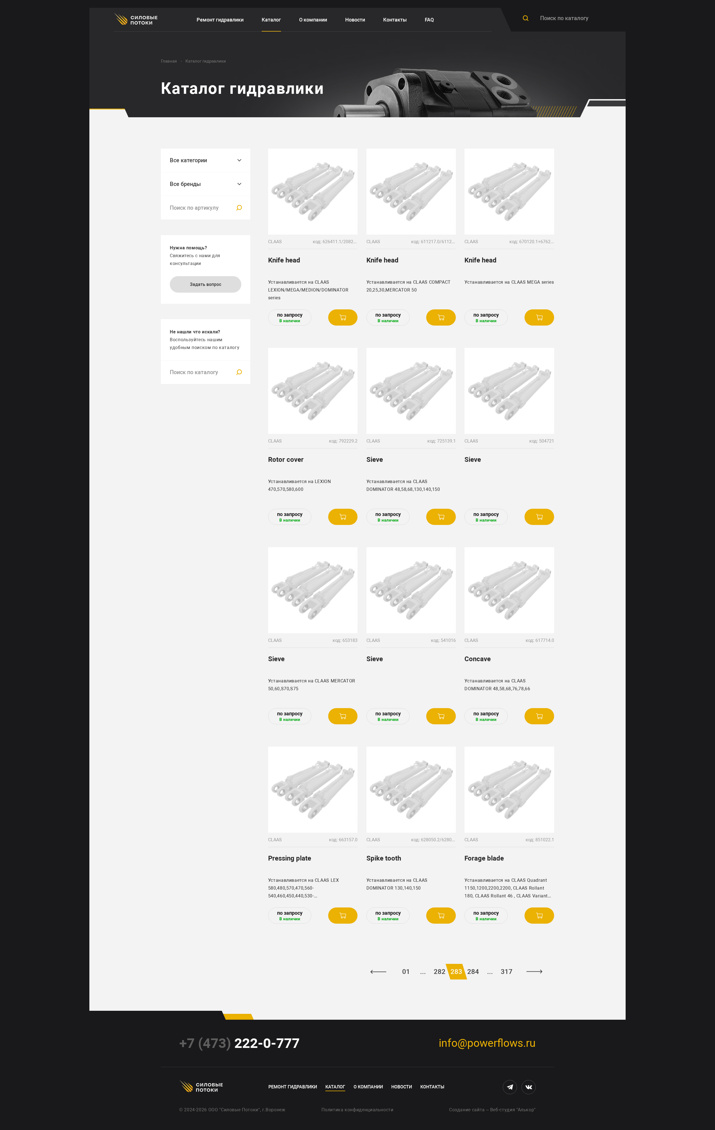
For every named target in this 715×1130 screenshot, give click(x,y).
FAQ (429, 20)
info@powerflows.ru (487, 1043)
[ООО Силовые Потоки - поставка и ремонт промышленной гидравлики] (136, 20)
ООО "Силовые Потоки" (234, 1109)
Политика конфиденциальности (357, 1109)
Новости (355, 20)
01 (406, 972)
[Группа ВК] (528, 1087)
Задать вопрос (205, 284)
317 (507, 972)
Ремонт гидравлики (220, 20)
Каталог (271, 20)
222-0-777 (239, 1043)
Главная (169, 61)
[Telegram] (510, 1087)
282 (439, 972)
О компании (313, 20)
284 (473, 972)
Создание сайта (467, 1109)
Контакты (395, 20)
